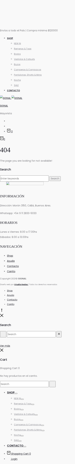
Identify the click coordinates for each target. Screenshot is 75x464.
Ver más (5, 345)
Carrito (11, 271)
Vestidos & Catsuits (24, 59)
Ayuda (11, 261)
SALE (16, 85)
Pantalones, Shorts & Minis (28, 74)
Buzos (17, 64)
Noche (17, 80)
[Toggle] (16, 393)
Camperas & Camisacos (27, 69)
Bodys (17, 53)
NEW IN (17, 43)
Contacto (13, 90)
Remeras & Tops (22, 48)
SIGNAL (4, 105)
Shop (10, 38)
